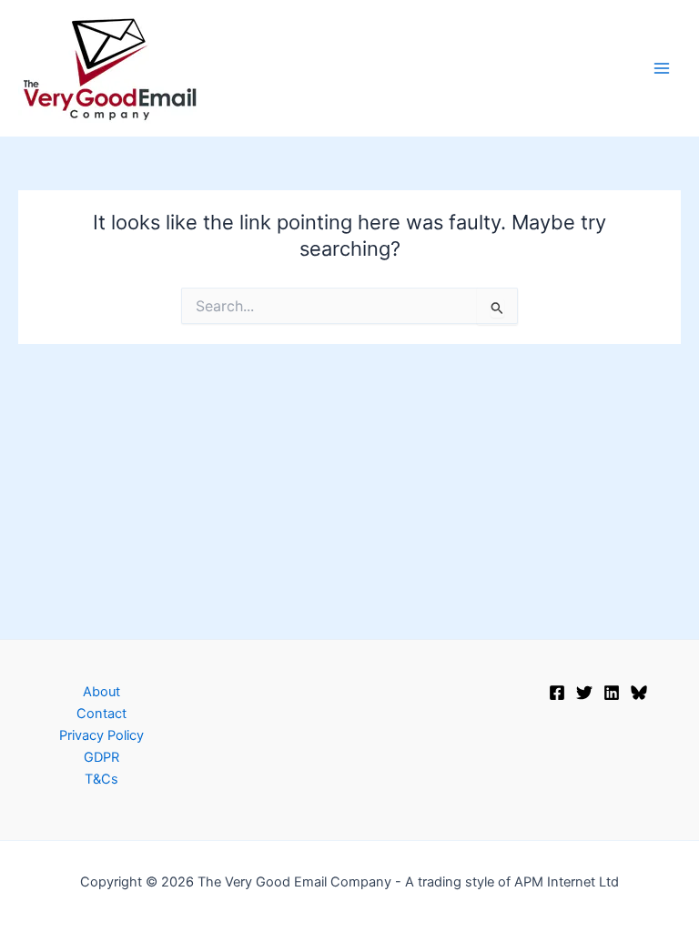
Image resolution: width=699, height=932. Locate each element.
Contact (101, 713)
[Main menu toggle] (662, 68)
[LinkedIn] (611, 692)
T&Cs (101, 779)
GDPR (101, 757)
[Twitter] (584, 692)
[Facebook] (557, 692)
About (101, 692)
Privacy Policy (101, 735)
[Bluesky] (639, 692)
